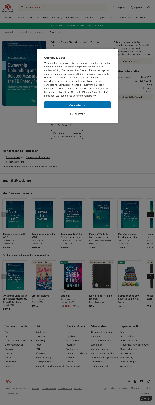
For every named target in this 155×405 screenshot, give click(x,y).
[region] (77, 86)
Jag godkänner (77, 105)
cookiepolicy (89, 95)
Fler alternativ (77, 114)
